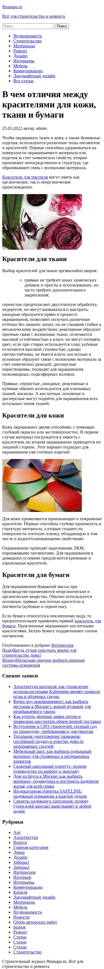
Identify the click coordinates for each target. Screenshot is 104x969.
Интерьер (22, 877)
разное (19, 927)
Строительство (27, 40)
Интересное (62, 645)
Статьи (20, 937)
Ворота (20, 842)
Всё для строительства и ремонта (33, 16)
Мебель (20, 65)
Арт (17, 832)
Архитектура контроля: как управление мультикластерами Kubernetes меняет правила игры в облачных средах (56, 691)
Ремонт (20, 50)
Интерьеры (23, 60)
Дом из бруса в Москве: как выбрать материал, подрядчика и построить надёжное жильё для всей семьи (56, 781)
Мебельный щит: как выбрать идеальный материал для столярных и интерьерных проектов (52, 756)
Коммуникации (28, 70)
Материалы (24, 45)
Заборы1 (21, 862)
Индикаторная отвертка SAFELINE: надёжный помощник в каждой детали (50, 793)
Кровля (20, 892)
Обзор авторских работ (35, 922)
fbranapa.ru (12, 6)
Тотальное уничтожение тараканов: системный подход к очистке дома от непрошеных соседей (48, 741)
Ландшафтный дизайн (34, 75)
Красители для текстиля (25, 177)
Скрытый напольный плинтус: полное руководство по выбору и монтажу (50, 769)
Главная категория (30, 847)
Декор (19, 852)
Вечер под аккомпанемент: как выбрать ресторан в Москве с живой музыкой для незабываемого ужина (52, 706)
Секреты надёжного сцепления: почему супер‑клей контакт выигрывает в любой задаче (52, 806)
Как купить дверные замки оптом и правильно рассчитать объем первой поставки (57, 719)
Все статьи (23, 80)
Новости (21, 917)
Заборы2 (21, 867)
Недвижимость (27, 35)
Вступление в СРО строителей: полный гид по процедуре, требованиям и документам (55, 729)
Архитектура (25, 837)
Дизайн (20, 55)
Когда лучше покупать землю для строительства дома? (39, 653)
